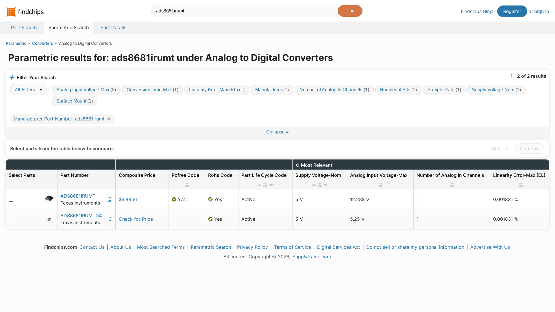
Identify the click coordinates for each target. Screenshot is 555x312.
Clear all (501, 148)
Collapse (276, 131)
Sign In (541, 11)
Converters (42, 43)
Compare (530, 148)
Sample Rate (444, 89)
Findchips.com (25, 12)
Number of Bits (398, 89)
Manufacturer (272, 89)
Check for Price (136, 219)
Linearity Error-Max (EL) (217, 89)
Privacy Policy (252, 247)
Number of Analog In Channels (334, 89)
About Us (120, 247)
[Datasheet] (110, 199)
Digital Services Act (338, 247)
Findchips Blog (477, 11)
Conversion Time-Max (152, 89)
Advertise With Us (490, 247)
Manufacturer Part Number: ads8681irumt (60, 119)
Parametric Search (211, 247)
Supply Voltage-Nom (496, 89)
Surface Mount (74, 101)
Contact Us (91, 247)
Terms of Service (292, 247)
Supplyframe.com (312, 256)
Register (512, 11)
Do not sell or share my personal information (415, 247)
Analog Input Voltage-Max (86, 89)
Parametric (16, 43)
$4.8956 (128, 199)
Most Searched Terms (161, 247)
